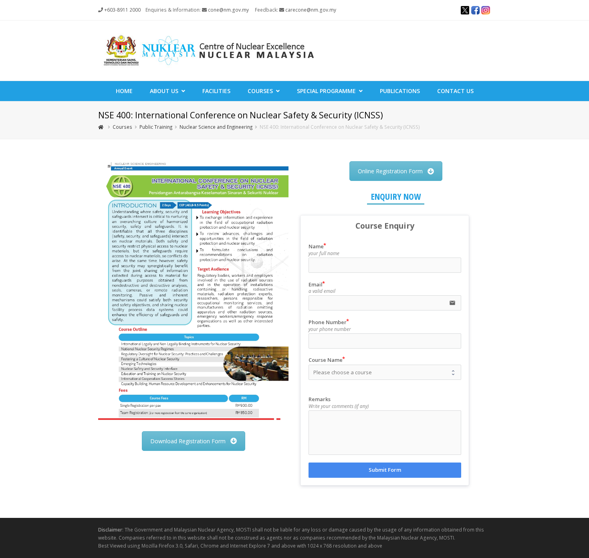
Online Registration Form (390, 171)
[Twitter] (465, 11)
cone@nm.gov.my (228, 9)
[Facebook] (475, 11)
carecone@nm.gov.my (310, 9)
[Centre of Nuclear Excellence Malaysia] (208, 49)
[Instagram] (485, 11)
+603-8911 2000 (122, 9)
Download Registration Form (188, 441)
